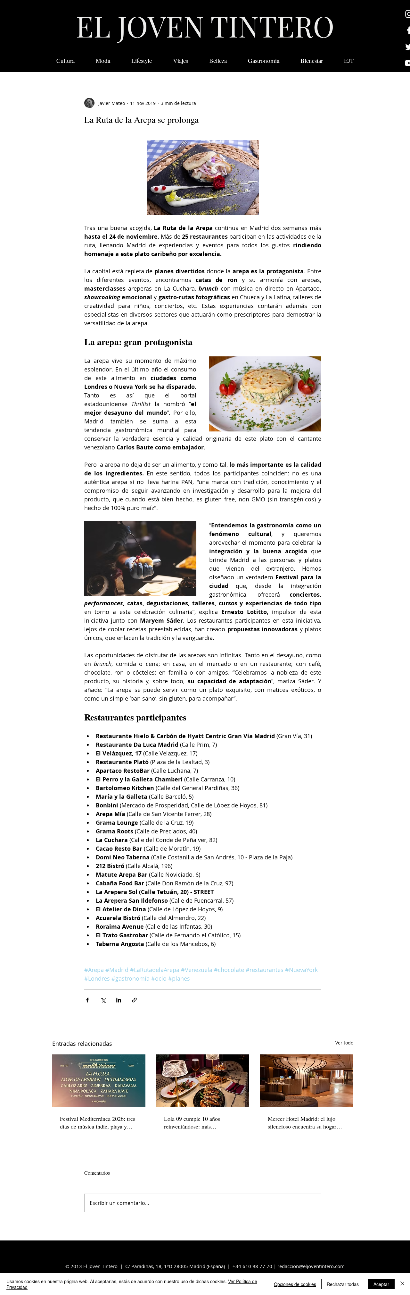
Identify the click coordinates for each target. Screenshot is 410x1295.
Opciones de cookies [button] (295, 1284)
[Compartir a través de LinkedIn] (119, 1000)
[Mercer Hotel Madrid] (306, 1080)
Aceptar (381, 1284)
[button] (349, 60)
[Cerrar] (402, 1284)
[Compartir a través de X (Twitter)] (103, 1000)
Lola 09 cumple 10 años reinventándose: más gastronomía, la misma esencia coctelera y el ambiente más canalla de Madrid (199, 1122)
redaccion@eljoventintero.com (311, 1266)
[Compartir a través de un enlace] (134, 1000)
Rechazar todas (343, 1284)
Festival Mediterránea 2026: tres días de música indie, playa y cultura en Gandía (97, 1122)
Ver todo (344, 1043)
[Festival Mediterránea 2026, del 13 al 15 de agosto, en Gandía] (98, 1080)
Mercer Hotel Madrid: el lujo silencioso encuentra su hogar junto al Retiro (302, 1122)
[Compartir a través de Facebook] (87, 1000)
